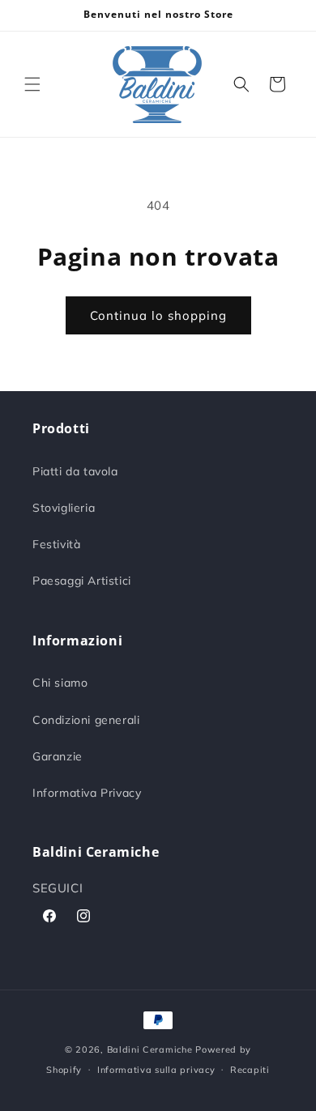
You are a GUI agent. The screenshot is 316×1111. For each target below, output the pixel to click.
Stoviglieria (63, 507)
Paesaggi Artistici (81, 580)
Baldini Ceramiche (150, 1049)
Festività (56, 544)
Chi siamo (60, 682)
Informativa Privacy (86, 792)
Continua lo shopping (158, 315)
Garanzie (57, 756)
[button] (32, 84)
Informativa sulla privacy (156, 1069)
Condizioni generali (85, 720)
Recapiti (250, 1069)
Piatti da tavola (75, 471)
